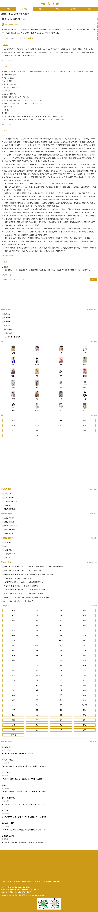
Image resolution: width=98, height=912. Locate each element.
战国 (37, 420)
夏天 (37, 635)
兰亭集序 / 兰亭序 (9, 554)
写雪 (37, 690)
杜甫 (37, 353)
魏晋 (13, 425)
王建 (84, 399)
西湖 (61, 730)
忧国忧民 (37, 675)
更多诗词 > (94, 415)
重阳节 (13, 650)
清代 (13, 435)
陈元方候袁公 (8, 321)
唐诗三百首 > (93, 489)
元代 (61, 430)
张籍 (13, 410)
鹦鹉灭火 (7, 314)
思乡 (13, 655)
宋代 (37, 430)
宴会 (84, 715)
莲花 (37, 630)
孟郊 (61, 410)
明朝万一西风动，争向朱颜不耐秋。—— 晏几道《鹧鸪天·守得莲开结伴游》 (26, 597)
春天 (13, 635)
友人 (13, 685)
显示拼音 (30, 38)
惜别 (61, 715)
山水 (61, 675)
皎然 (61, 376)
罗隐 (61, 399)
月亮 (37, 695)
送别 (61, 615)
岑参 (84, 387)
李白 (61, 353)
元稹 (61, 364)
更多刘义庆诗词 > (92, 309)
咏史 (37, 705)
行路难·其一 (8, 505)
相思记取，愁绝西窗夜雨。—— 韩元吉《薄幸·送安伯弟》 (21, 586)
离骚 (5, 546)
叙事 (61, 665)
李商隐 (37, 364)
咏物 (61, 611)
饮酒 (13, 700)
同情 (37, 720)
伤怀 (84, 690)
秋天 (61, 635)
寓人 (84, 720)
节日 (13, 640)
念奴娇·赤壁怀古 (9, 518)
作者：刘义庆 (9, 24)
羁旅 (61, 700)
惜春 (37, 710)
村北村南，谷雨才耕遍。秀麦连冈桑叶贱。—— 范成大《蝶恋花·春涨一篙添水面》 (28, 574)
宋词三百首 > (93, 513)
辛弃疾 (85, 364)
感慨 (84, 675)
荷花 (13, 625)
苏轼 (84, 410)
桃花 (37, 625)
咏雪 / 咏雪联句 (9, 333)
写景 (13, 611)
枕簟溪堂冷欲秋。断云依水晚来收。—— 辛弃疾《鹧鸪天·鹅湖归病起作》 (26, 589)
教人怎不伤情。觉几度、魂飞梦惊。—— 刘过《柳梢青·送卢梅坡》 (24, 582)
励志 (61, 695)
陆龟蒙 (85, 376)
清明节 (13, 645)
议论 (61, 685)
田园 (84, 685)
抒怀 (37, 615)
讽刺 (61, 660)
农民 (37, 725)
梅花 (61, 620)
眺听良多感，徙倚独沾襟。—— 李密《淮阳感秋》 (19, 601)
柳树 (37, 685)
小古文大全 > (93, 538)
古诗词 (24, 9)
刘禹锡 (13, 364)
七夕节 (61, 645)
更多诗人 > (94, 341)
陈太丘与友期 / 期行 (10, 329)
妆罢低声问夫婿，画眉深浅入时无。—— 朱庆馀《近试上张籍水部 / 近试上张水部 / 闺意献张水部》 (33, 567)
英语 (89, 9)
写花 (37, 620)
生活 (84, 615)
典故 (61, 725)
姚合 (37, 399)
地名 (37, 715)
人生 (37, 700)
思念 (13, 620)
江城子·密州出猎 (9, 497)
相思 (37, 655)
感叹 (61, 680)
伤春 (13, 710)
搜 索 (93, 279)
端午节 (37, 645)
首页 (8, 9)
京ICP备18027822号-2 (37, 895)
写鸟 (84, 700)
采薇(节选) (7, 494)
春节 (37, 640)
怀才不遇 (84, 705)
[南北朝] (16, 24)
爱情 (61, 650)
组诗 (84, 665)
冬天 (84, 635)
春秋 (13, 420)
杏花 (13, 630)
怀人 (84, 655)
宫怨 (84, 725)
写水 (61, 710)
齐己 (84, 353)
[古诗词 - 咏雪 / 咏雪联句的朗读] (24, 20)
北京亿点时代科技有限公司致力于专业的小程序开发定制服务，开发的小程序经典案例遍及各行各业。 (32, 881)
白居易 (13, 353)
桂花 (61, 625)
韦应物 (13, 376)
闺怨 (13, 670)
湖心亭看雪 (7, 542)
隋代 (61, 425)
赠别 (13, 720)
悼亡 (61, 705)
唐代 (84, 425)
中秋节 (85, 645)
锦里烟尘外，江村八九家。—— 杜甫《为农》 (18, 578)
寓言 (84, 710)
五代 (13, 430)
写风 (61, 720)
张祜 (61, 387)
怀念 (84, 680)
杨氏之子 (7, 325)
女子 (84, 650)
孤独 (61, 670)
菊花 (84, 620)
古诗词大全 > (93, 741)
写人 (13, 615)
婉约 (84, 611)
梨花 (84, 625)
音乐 (13, 715)
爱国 (13, 660)
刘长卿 (13, 387)
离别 (37, 650)
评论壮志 (13, 735)
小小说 (73, 9)
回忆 (13, 725)
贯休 (37, 376)
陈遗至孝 (7, 318)
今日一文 (10, 14)
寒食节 (85, 640)
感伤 (37, 670)
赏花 (84, 630)
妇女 (61, 690)
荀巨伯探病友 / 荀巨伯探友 (12, 337)
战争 (13, 680)
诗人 (40, 9)
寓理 (84, 695)
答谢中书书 (7, 557)
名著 (57, 9)
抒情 (37, 611)
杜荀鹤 (37, 410)
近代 (37, 435)
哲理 (37, 665)
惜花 (61, 630)
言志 (13, 730)
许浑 (37, 387)
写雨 (37, 680)
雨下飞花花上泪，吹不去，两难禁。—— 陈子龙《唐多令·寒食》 (23, 570)
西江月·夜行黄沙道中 (10, 509)
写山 (13, 695)
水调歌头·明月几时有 (10, 501)
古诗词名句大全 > (92, 562)
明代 (84, 430)
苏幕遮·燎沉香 (8, 533)
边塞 (13, 665)
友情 (37, 660)
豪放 (13, 675)
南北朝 (37, 425)
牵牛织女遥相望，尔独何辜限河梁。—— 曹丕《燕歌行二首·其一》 (24, 593)
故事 (84, 670)
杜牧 (13, 399)
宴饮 (84, 730)
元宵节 (61, 640)
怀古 (61, 655)
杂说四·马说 (8, 550)
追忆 (13, 705)
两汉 (84, 420)
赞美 (84, 660)
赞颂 (13, 690)
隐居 (37, 730)
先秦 (61, 420)
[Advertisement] (49, 294)
